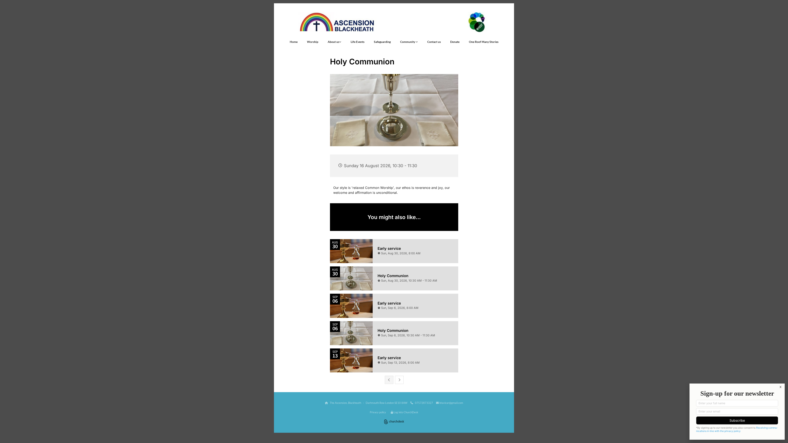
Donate (454, 41)
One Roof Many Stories (483, 41)
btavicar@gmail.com (451, 402)
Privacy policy (378, 412)
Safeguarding (382, 41)
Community (408, 41)
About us (333, 41)
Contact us (434, 41)
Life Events (357, 41)
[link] (334, 42)
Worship (312, 41)
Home (294, 41)
